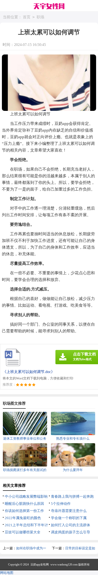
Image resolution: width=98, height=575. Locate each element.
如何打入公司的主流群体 (70, 525)
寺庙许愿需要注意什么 (69, 511)
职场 (40, 17)
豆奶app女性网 (39, 564)
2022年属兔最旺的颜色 (23, 518)
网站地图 (6, 573)
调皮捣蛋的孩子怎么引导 (70, 532)
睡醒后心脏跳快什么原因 (24, 504)
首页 (26, 17)
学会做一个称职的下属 (69, 518)
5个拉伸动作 (61, 504)
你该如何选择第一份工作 (24, 511)
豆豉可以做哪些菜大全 (22, 532)
